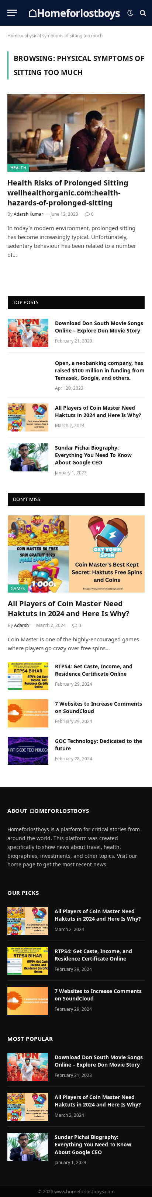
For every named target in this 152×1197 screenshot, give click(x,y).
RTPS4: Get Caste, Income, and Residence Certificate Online (93, 670)
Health (18, 167)
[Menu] (12, 12)
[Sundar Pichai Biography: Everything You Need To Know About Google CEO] (28, 457)
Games (18, 588)
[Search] (142, 12)
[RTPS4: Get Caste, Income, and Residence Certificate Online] (28, 676)
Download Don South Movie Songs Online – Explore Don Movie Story (99, 327)
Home (13, 36)
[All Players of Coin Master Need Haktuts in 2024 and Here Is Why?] (28, 417)
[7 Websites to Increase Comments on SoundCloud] (28, 713)
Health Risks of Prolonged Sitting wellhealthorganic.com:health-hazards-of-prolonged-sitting (67, 193)
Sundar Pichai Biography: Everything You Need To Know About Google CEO (93, 455)
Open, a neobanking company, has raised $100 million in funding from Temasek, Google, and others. (100, 370)
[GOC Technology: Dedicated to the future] (28, 751)
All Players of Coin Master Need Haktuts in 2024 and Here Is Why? (98, 411)
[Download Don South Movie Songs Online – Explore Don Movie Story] (28, 333)
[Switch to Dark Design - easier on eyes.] (130, 13)
